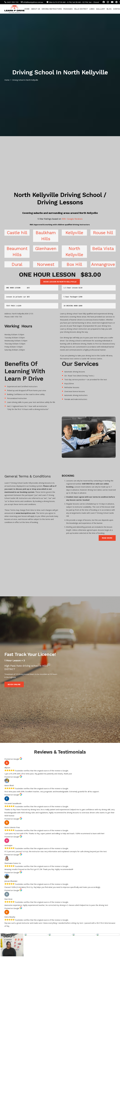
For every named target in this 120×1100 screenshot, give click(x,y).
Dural (17, 264)
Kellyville (74, 232)
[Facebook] (104, 2)
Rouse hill (103, 232)
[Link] (14, 9)
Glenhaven (45, 248)
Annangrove (103, 264)
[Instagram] (108, 2)
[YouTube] (112, 2)
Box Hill (74, 264)
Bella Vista (103, 248)
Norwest (45, 264)
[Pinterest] (116, 2)
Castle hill (17, 232)
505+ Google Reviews (72, 219)
